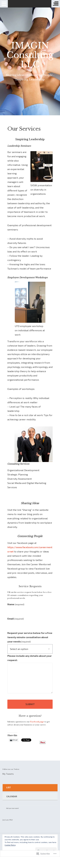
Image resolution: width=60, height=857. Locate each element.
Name (15, 604)
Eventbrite (25, 808)
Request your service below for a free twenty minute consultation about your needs (29, 637)
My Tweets (8, 774)
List (8, 787)
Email (15, 618)
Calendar (11, 796)
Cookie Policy (10, 845)
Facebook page (37, 722)
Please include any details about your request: (29, 657)
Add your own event (11, 808)
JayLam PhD (7, 820)
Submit (30, 704)
